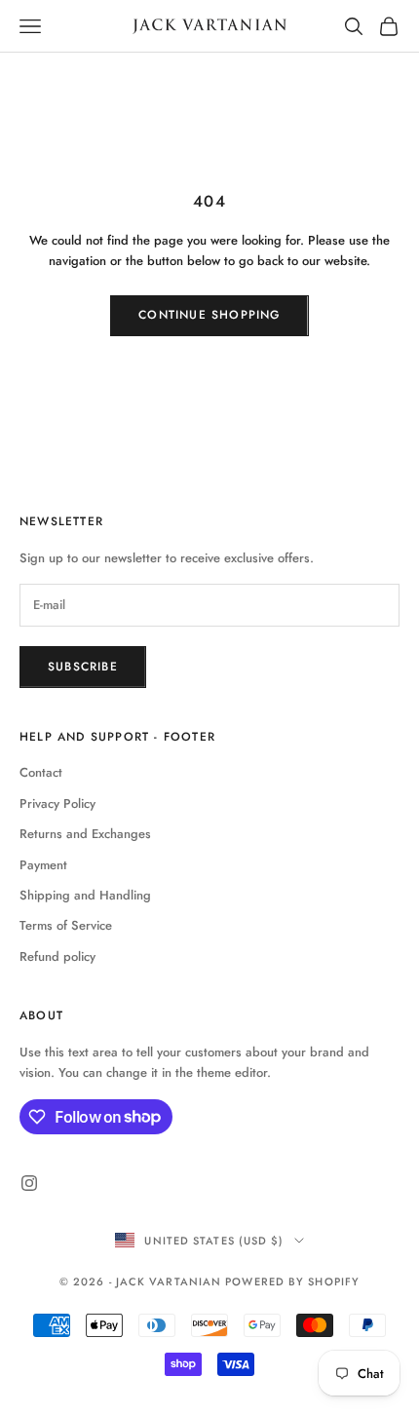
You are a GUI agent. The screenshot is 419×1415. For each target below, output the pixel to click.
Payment (43, 865)
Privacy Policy (57, 803)
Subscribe (83, 666)
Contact (40, 772)
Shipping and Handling (85, 895)
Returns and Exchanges (85, 833)
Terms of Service (65, 925)
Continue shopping (209, 315)
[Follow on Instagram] (29, 1183)
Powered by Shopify (292, 1281)
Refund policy (57, 956)
